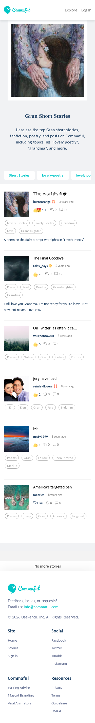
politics (76, 357)
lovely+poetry (53, 175)
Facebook (58, 640)
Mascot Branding (21, 695)
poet (26, 287)
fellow (43, 458)
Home (12, 640)
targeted (78, 516)
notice (28, 357)
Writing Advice (19, 687)
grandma (67, 223)
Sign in (13, 656)
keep (27, 516)
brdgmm (67, 407)
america (59, 516)
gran (44, 357)
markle (12, 466)
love (10, 231)
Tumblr (56, 656)
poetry (41, 287)
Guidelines (59, 703)
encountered (64, 458)
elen (23, 407)
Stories (13, 648)
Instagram (59, 663)
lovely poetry (44, 223)
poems (11, 357)
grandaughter (31, 231)
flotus (59, 357)
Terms (56, 695)
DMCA (56, 710)
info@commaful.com (41, 606)
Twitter (56, 648)
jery (50, 407)
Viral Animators (19, 703)
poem (11, 287)
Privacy (56, 687)
